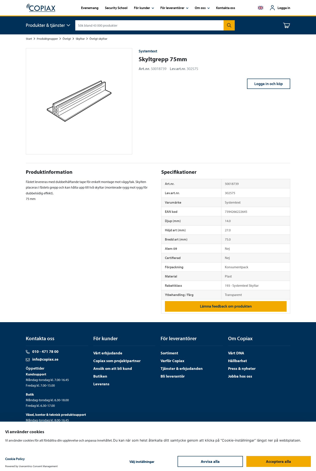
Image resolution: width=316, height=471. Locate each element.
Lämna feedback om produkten (226, 306)
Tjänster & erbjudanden (182, 368)
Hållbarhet (237, 360)
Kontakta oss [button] (225, 8)
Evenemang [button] (89, 8)
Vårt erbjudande (107, 353)
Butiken (100, 376)
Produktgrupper (47, 39)
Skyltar (80, 39)
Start (29, 39)
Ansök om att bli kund (112, 368)
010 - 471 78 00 (44, 351)
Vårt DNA (236, 353)
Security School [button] (116, 8)
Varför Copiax (172, 360)
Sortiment (169, 353)
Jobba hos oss (240, 376)
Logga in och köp (268, 83)
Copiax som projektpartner (117, 360)
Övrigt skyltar (98, 39)
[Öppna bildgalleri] (79, 101)
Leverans (101, 383)
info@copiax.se (44, 359)
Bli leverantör (173, 376)
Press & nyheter (242, 368)
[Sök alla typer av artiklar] (229, 25)
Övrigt (67, 39)
